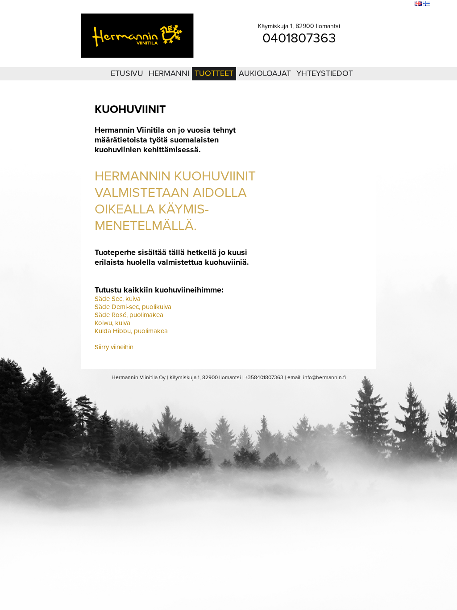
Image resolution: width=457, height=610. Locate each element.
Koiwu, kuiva (112, 323)
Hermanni (169, 73)
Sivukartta (385, 4)
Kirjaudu (359, 4)
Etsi (405, 4)
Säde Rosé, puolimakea (129, 315)
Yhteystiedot (324, 73)
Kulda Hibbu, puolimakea (131, 331)
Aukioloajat (265, 73)
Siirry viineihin (114, 347)
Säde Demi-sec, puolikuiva (133, 307)
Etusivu (127, 73)
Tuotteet (214, 73)
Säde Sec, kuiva (118, 299)
